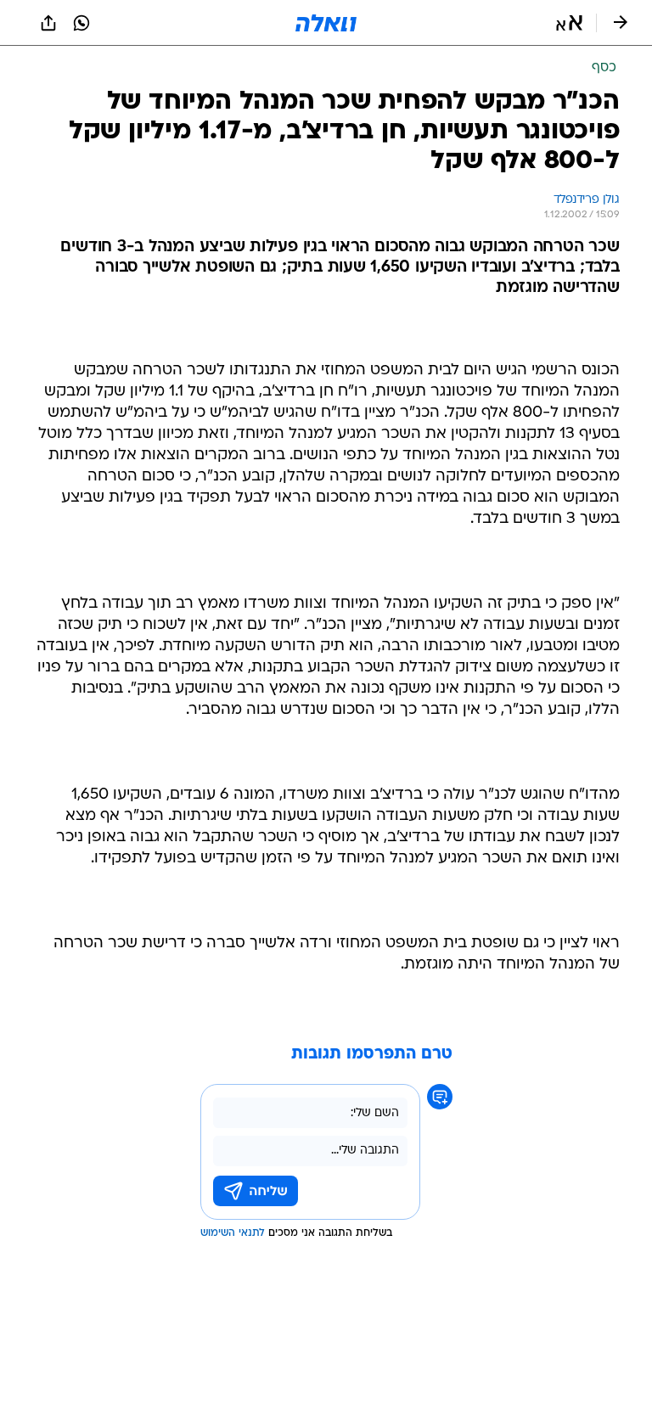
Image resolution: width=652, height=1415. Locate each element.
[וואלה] (326, 22)
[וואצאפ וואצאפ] (81, 22)
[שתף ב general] (48, 23)
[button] (569, 23)
